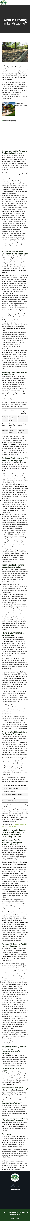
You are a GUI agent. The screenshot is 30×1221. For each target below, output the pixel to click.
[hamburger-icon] (28, 3)
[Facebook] (11, 1185)
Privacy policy (15, 1218)
